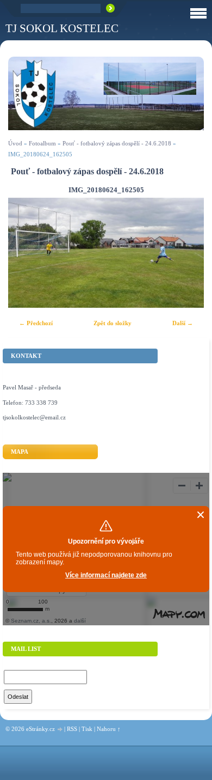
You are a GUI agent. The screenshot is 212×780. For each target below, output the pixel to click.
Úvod (15, 143)
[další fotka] (186, 253)
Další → (182, 323)
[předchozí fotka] (26, 253)
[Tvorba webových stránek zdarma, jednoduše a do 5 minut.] (60, 729)
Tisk (87, 729)
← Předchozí (36, 323)
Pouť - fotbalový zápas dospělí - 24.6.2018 (117, 143)
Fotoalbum (42, 143)
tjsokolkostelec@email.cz (34, 417)
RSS (72, 729)
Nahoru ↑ (109, 729)
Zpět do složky (112, 323)
